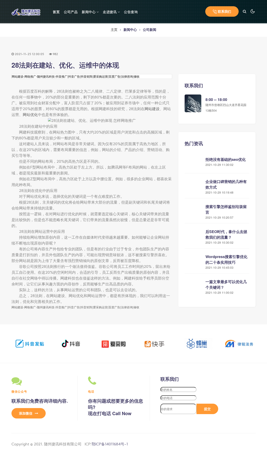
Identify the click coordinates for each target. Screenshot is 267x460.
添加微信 (26, 413)
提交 (207, 408)
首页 (56, 12)
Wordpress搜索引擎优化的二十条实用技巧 (226, 259)
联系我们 (224, 11)
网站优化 (30, 115)
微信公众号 (19, 391)
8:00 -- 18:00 (216, 99)
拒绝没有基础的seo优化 (225, 159)
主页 (114, 30)
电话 (91, 391)
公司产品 (71, 12)
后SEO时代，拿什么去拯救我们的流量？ (226, 234)
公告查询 (131, 12)
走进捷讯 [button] (110, 12)
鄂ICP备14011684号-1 (110, 444)
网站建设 (152, 109)
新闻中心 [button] (89, 12)
